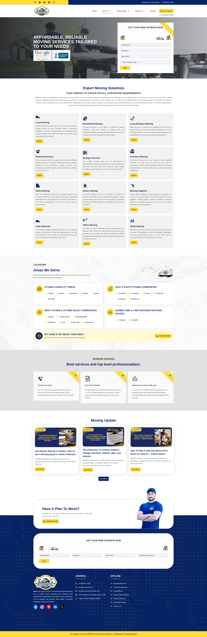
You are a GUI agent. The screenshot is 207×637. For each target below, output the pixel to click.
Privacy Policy (130, 634)
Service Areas (122, 11)
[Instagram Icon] (42, 607)
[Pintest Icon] (49, 607)
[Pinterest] (44, 2)
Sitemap (118, 634)
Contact (153, 11)
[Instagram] (35, 2)
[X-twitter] (53, 2)
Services (105, 11)
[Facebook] (40, 2)
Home (94, 11)
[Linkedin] (49, 2)
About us (138, 11)
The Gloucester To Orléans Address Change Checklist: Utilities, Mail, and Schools (102, 453)
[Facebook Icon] (35, 607)
